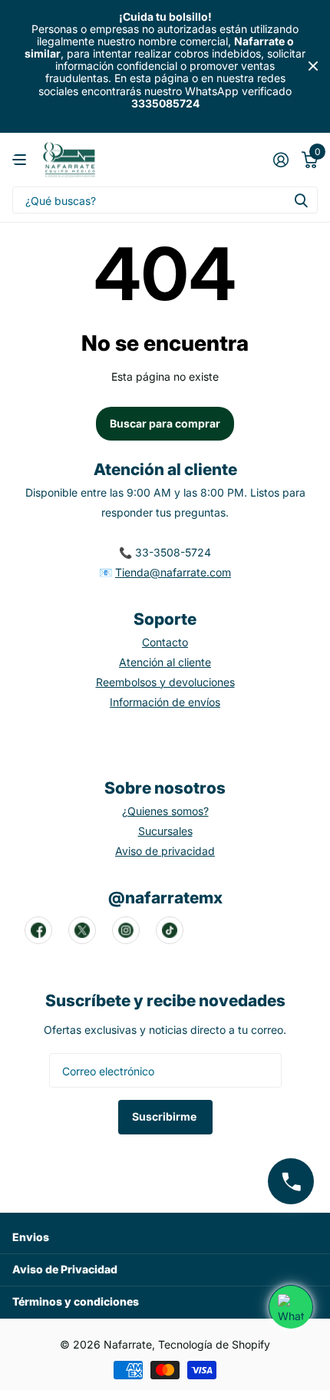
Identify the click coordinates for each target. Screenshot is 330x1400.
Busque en (301, 200)
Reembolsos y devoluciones (165, 681)
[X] (82, 930)
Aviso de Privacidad (64, 1269)
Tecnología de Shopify (214, 1344)
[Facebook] (38, 930)
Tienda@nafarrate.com (173, 572)
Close (313, 66)
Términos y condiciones (75, 1301)
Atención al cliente (165, 662)
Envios (30, 1236)
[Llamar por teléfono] (291, 1181)
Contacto (165, 642)
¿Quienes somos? (165, 810)
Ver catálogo (21, 160)
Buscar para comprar (165, 423)
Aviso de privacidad (165, 850)
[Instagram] (126, 930)
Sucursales (165, 830)
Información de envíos (165, 701)
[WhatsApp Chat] (291, 1307)
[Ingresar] (280, 159)
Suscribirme (165, 1116)
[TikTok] (169, 930)
